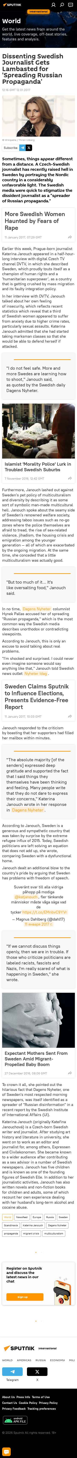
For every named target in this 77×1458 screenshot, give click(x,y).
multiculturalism (53, 1233)
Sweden (63, 1217)
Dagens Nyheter (37, 608)
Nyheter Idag (36, 673)
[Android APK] (15, 1421)
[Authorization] (53, 4)
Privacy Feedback (14, 1409)
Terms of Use (41, 1397)
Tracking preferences (41, 1409)
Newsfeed (22, 1217)
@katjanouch (26, 896)
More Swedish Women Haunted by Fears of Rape (35, 220)
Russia (50, 1217)
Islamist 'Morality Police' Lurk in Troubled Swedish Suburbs (38, 466)
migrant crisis (31, 1233)
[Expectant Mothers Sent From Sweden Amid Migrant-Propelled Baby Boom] (38, 1020)
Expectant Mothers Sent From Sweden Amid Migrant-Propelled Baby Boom (36, 1058)
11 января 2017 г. (38, 924)
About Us (8, 1397)
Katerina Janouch (33, 1225)
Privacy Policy (48, 1403)
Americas (24, 1360)
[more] (70, 237)
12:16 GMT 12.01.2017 (16, 90)
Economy (57, 1360)
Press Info (23, 1397)
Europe (37, 1217)
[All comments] (6, 1451)
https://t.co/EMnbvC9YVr (44, 912)
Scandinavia (11, 1225)
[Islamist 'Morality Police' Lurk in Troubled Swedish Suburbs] (38, 431)
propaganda (11, 1233)
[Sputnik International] (13, 6)
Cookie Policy (28, 1403)
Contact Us (9, 1403)
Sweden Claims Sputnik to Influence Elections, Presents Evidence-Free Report (37, 696)
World (7, 1217)
